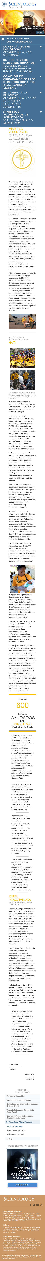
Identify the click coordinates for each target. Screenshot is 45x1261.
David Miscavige (22, 1240)
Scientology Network (29, 1239)
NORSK (33, 1217)
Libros (14, 1231)
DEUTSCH (20, 1217)
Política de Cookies (29, 1257)
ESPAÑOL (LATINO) (17, 1219)
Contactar (7, 1232)
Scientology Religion (10, 1240)
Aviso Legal (11, 1258)
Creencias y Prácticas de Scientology (27, 1227)
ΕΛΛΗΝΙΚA (7, 1221)
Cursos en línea (21, 1231)
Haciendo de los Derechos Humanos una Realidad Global (22, 1105)
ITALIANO (15, 1221)
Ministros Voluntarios (14, 1126)
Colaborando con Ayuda (15, 1134)
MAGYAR (26, 1217)
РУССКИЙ (32, 1216)
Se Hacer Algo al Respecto (19, 1122)
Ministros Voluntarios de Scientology (23, 1242)
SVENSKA (7, 1219)
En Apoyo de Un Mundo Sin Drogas (28, 1245)
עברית (20, 1216)
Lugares (13, 1232)
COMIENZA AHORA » (22, 1185)
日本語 (26, 1216)
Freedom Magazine (29, 1244)
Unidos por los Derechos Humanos (14, 1247)
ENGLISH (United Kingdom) (30, 1214)
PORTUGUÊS (24, 1221)
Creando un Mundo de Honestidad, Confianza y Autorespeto (20, 1117)
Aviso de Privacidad (16, 1257)
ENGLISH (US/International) (12, 1214)
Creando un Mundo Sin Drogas (19, 1100)
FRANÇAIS (12, 1216)
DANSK (6, 1216)
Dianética (19, 1239)
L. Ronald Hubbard (9, 1227)
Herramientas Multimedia (16, 1130)
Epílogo (10, 1139)
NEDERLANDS (10, 1217)
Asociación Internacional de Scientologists (22, 1243)
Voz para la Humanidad (16, 1096)
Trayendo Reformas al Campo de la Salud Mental (20, 1111)
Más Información (33, 1231)
